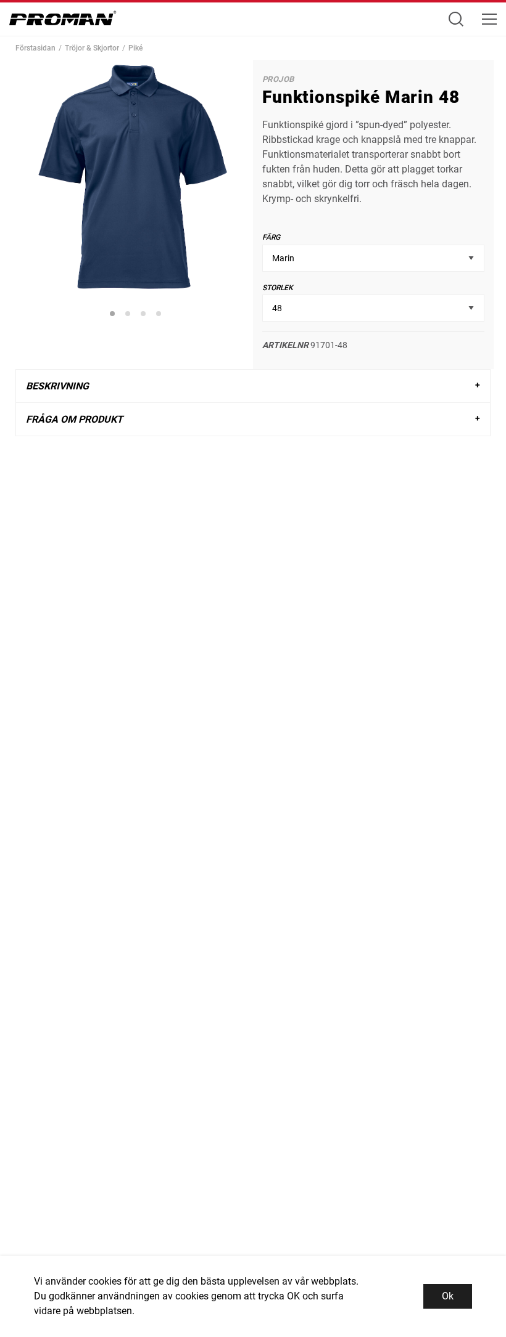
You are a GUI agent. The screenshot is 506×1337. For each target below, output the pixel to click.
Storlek (277, 287)
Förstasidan (35, 48)
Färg (271, 237)
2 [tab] (129, 315)
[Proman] (63, 21)
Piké (135, 48)
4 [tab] (160, 315)
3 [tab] (145, 315)
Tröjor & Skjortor (92, 48)
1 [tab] (114, 315)
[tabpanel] (132, 177)
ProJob (278, 79)
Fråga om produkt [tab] (74, 419)
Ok (448, 1296)
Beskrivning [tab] (57, 386)
